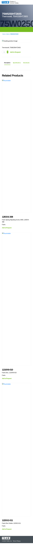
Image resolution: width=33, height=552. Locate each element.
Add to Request (15, 52)
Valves (7, 34)
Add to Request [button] (6, 228)
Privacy (19, 541)
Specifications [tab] (17, 62)
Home (3, 34)
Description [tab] (7, 62)
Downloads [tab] (26, 62)
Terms (14, 541)
